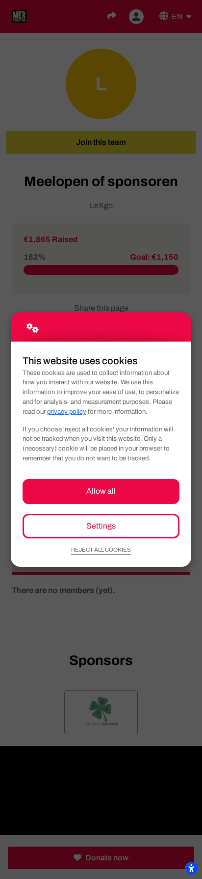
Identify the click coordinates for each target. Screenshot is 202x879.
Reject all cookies (101, 550)
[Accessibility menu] (191, 868)
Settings (101, 526)
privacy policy (66, 411)
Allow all (101, 491)
